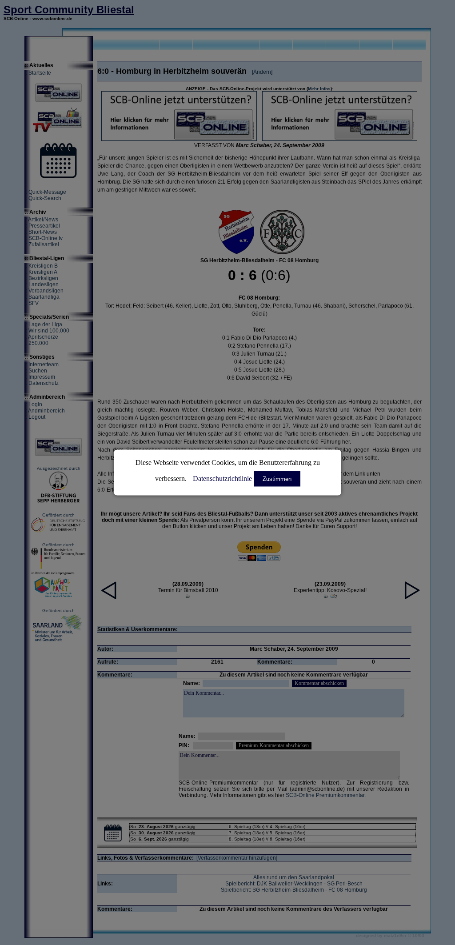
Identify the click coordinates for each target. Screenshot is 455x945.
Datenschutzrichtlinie (222, 478)
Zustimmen (277, 479)
